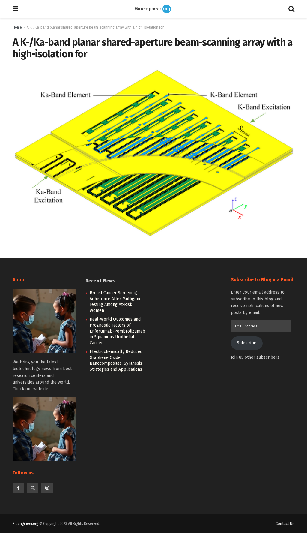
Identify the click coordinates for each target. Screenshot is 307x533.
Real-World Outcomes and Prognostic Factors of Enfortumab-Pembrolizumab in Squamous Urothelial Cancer (117, 331)
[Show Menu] (15, 9)
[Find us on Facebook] (18, 488)
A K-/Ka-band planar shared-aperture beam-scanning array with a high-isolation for (95, 27)
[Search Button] (291, 9)
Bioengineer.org (25, 524)
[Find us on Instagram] (47, 488)
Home (17, 27)
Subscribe (246, 342)
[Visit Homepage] (153, 9)
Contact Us (285, 523)
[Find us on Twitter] (32, 488)
